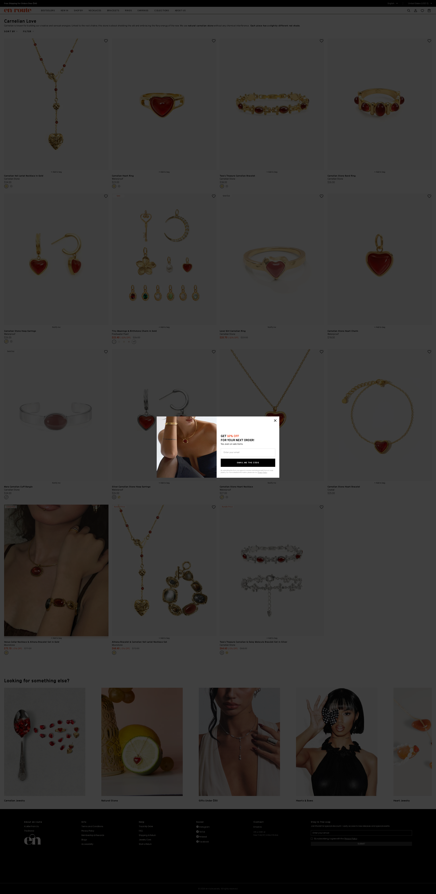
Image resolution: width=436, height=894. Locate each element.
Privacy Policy (262, 472)
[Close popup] (275, 420)
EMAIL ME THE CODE (248, 463)
